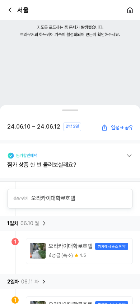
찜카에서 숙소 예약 (111, 246)
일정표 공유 (122, 127)
